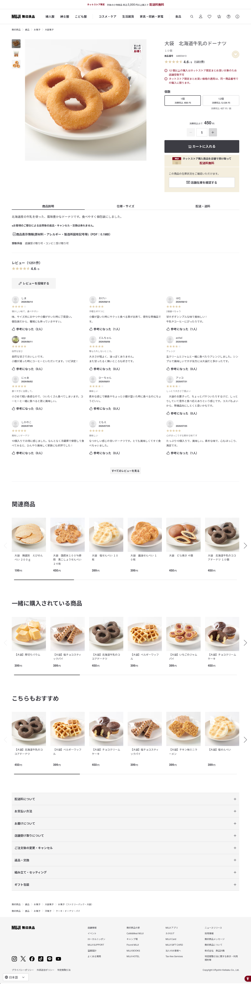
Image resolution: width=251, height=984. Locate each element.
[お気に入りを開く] (209, 16)
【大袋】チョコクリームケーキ (222, 656)
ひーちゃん (105, 377)
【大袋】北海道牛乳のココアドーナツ (106, 656)
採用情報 (209, 933)
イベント (92, 933)
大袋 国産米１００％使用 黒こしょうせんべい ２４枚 (67, 559)
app (23, 338)
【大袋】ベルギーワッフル (144, 656)
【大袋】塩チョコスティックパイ (67, 656)
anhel (179, 338)
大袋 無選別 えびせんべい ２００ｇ (29, 557)
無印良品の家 (133, 927)
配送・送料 (203, 206)
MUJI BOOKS (133, 950)
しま (23, 298)
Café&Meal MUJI (135, 933)
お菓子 (37, 29)
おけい (102, 298)
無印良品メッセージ (215, 938)
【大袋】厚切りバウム (27, 654)
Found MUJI (133, 944)
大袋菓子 (49, 29)
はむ (178, 298)
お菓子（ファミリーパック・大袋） (75, 904)
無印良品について (213, 944)
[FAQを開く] (228, 16)
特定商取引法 (64, 969)
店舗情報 (92, 927)
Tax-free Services (174, 956)
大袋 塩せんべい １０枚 (105, 557)
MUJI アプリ (172, 927)
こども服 (81, 16)
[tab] (16, 43)
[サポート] (237, 16)
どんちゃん (105, 338)
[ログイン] (201, 16)
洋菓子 (48, 910)
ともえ (102, 422)
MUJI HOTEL (133, 956)
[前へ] (3, 545)
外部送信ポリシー (45, 969)
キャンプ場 (132, 938)
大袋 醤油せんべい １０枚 (143, 557)
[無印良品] (23, 927)
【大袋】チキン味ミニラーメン (183, 751)
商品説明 (48, 206)
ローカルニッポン (96, 938)
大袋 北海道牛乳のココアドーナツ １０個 (222, 557)
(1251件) (199, 61)
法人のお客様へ (173, 950)
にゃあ (25, 377)
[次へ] (247, 545)
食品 (178, 16)
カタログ (170, 933)
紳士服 (64, 16)
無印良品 (16, 29)
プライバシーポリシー (23, 969)
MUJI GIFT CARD (174, 944)
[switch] (235, 54)
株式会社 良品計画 (215, 950)
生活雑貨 (128, 16)
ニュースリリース (213, 927)
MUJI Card (171, 938)
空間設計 (92, 950)
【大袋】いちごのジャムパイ (183, 656)
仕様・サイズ (125, 206)
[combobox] (15, 977)
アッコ (180, 377)
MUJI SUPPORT (96, 944)
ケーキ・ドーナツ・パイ (68, 910)
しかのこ (26, 422)
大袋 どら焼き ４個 (181, 555)
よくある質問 (94, 956)
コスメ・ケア (107, 16)
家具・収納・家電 (151, 16)
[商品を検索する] (192, 16)
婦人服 (50, 16)
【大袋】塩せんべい (219, 749)
